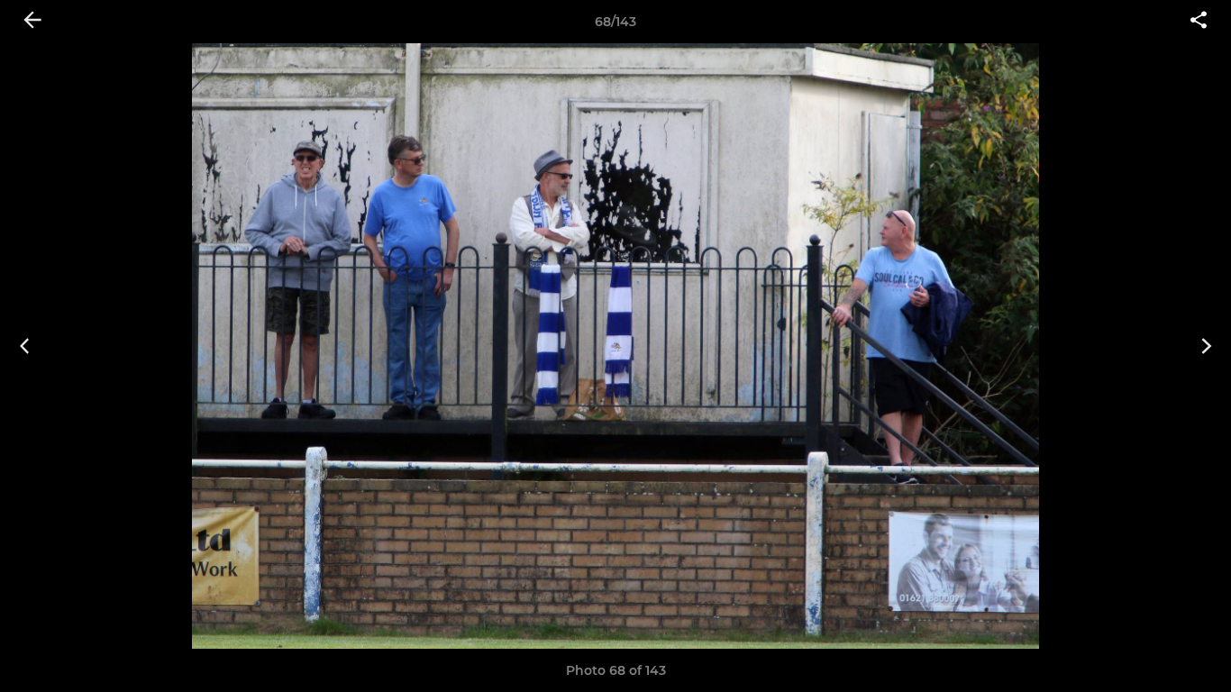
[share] (1198, 21)
